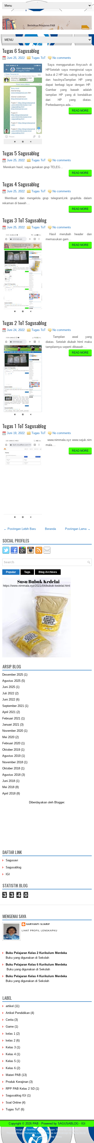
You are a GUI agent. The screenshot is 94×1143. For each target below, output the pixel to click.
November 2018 (12, 762)
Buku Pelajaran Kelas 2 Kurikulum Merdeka (36, 953)
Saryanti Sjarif (38, 924)
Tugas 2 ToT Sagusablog (24, 323)
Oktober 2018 (11, 768)
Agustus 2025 (11, 680)
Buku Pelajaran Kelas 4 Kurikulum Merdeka (36, 976)
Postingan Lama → (77, 529)
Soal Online (13, 1102)
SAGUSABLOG (68, 1123)
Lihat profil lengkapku (39, 930)
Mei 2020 (8, 737)
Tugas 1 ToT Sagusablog (24, 426)
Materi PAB (13, 1075)
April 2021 (9, 712)
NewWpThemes (35, 1129)
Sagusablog (13, 867)
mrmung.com (40, 1136)
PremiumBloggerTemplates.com (24, 1133)
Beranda (50, 529)
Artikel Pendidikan (18, 1013)
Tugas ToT (38, 58)
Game (10, 1026)
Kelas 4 (11, 1054)
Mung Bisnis (79, 1133)
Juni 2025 (8, 687)
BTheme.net (50, 1133)
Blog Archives (48, 572)
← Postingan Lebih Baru (20, 529)
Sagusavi (12, 860)
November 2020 (12, 730)
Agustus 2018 (11, 774)
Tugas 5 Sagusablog (20, 153)
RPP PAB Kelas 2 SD (20, 1088)
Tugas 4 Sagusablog (20, 184)
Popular (11, 572)
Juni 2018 (8, 781)
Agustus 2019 (11, 756)
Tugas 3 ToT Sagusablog (24, 220)
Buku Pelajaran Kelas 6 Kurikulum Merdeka (36, 964)
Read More (80, 110)
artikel (10, 1006)
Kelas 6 (11, 1068)
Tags (27, 572)
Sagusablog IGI (16, 1095)
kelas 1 (10, 1033)
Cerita (9, 1019)
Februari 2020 (11, 743)
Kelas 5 (11, 1061)
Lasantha (73, 1129)
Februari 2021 (11, 718)
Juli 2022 (8, 693)
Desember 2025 (12, 674)
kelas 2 (10, 1040)
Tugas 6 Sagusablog (20, 51)
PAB (36, 1123)
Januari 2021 (10, 724)
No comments (61, 58)
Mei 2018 (8, 787)
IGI (8, 874)
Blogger (59, 802)
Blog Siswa (56, 1136)
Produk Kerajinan (17, 1081)
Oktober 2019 (11, 749)
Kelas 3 (11, 1047)
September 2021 (13, 706)
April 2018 (9, 793)
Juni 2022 (8, 699)
